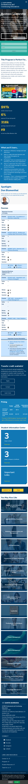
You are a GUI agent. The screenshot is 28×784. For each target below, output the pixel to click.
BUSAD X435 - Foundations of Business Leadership (16, 217)
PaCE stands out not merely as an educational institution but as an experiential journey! (14, 194)
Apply (8, 381)
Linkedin (8, 749)
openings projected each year (8, 125)
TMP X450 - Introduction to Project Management (15, 299)
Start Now (14, 36)
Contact (8, 387)
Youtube (8, 743)
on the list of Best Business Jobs (9, 133)
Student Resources (7, 764)
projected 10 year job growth (8, 118)
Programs (4, 761)
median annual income (6, 110)
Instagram (8, 746)
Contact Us (6, 490)
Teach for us (5, 767)
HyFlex (20, 267)
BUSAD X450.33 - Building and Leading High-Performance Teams (17, 233)
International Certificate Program (16, 350)
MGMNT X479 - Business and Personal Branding (16, 249)
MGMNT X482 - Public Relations (16, 318)
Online (11, 265)
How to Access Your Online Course (17, 342)
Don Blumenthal (9, 188)
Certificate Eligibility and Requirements (16, 345)
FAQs (18, 490)
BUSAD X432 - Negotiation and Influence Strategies (16, 278)
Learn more (8, 393)
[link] (14, 506)
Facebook (8, 740)
